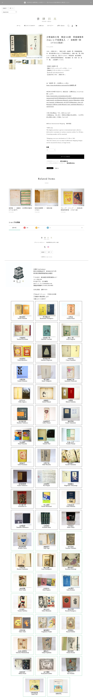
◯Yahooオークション (39, 294)
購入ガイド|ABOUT (29, 25)
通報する (57, 168)
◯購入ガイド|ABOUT (39, 299)
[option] (25, 45)
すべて (14, 227)
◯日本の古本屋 (51, 294)
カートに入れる (65, 156)
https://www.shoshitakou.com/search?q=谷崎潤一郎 (61, 85)
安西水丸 (58, 693)
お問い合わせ (61, 25)
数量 (47, 147)
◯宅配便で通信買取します (41, 296)
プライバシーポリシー (39, 242)
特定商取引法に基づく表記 (52, 242)
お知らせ (41, 25)
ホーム (19, 25)
